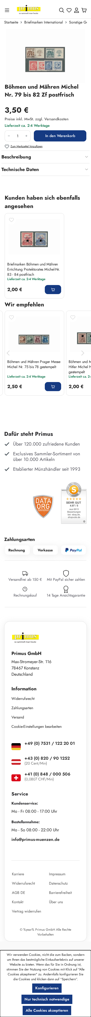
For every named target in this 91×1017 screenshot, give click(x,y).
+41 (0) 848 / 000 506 (47, 774)
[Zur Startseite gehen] (28, 10)
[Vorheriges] (8, 353)
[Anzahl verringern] (9, 135)
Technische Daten (20, 169)
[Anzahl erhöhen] (26, 135)
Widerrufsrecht (23, 698)
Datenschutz (58, 883)
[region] (45, 56)
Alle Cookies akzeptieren (47, 1010)
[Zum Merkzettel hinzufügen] (11, 220)
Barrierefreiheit (60, 892)
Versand (17, 717)
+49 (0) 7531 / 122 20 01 (49, 743)
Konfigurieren (47, 988)
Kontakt (17, 902)
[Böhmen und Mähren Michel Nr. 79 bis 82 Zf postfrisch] (45, 56)
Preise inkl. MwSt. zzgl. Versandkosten (37, 119)
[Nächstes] (82, 353)
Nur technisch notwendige (46, 999)
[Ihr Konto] (76, 10)
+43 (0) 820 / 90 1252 (47, 758)
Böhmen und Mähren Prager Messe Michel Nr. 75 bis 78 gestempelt (33, 364)
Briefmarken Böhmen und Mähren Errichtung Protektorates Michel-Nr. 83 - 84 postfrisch (33, 269)
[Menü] (8, 10)
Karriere (18, 874)
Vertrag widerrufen (26, 911)
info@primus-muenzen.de (35, 839)
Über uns (56, 902)
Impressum (57, 874)
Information (24, 688)
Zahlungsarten (22, 708)
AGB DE (18, 892)
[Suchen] (61, 10)
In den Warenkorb (60, 135)
